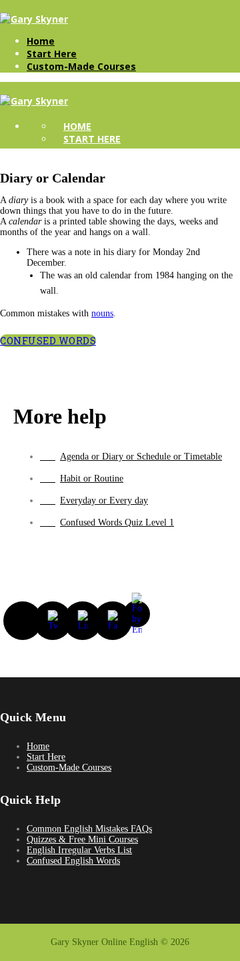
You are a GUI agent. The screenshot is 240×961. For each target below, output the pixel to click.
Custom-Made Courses (81, 66)
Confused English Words (73, 861)
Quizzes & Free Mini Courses (82, 839)
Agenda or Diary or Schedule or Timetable (141, 457)
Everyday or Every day (104, 500)
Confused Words (48, 340)
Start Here (52, 53)
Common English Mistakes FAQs (89, 829)
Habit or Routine (91, 478)
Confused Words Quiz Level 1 (117, 522)
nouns (102, 313)
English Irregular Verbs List (79, 850)
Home (41, 41)
